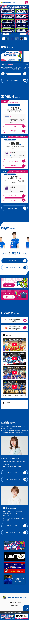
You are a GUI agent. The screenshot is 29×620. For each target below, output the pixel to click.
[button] (3, 38)
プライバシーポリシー (14, 602)
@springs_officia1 (8, 406)
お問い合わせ (14, 606)
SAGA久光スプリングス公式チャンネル (14, 395)
